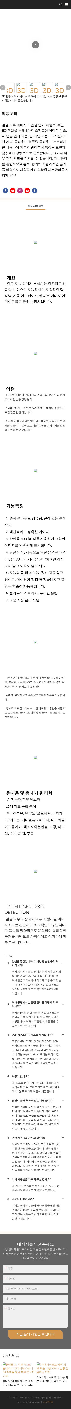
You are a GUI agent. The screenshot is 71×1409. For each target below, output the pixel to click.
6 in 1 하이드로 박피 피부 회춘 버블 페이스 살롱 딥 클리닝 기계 (52, 1379)
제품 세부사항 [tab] (36, 206)
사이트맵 (47, 1402)
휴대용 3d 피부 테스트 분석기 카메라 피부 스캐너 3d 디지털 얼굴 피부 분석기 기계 (18, 1383)
